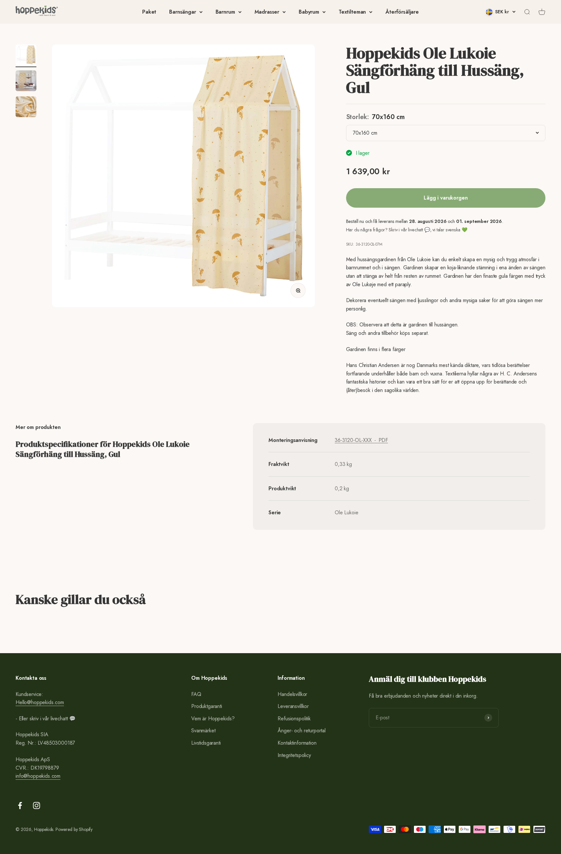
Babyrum (309, 12)
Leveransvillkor (293, 706)
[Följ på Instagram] (36, 805)
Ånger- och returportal (301, 730)
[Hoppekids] (37, 12)
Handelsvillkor (292, 694)
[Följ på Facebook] (20, 805)
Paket (149, 12)
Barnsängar (182, 12)
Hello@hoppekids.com (40, 702)
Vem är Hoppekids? (212, 718)
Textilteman (352, 12)
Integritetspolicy (294, 755)
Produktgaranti (206, 706)
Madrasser (267, 12)
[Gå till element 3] (26, 107)
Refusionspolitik (294, 718)
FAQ (196, 694)
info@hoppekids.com (38, 776)
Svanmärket (203, 730)
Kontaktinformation (297, 743)
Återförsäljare (402, 12)
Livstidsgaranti (206, 743)
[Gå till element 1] (26, 55)
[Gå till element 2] (26, 81)
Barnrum (225, 12)
